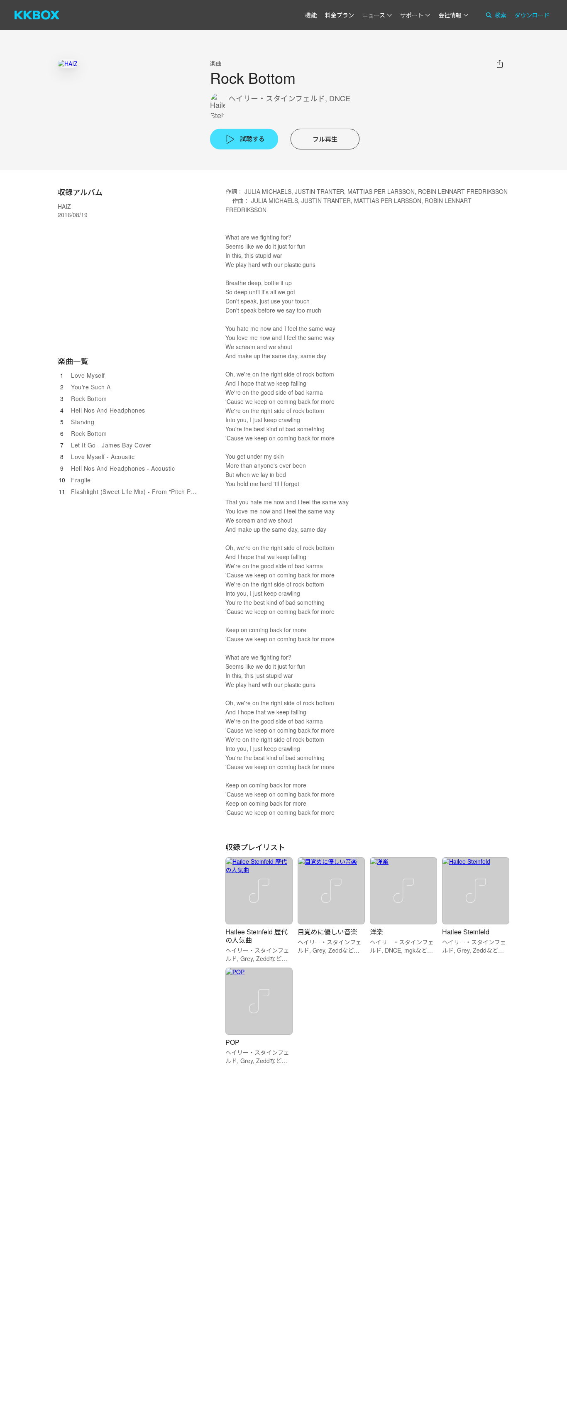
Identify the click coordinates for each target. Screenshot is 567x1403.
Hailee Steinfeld (465, 931)
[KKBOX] (37, 15)
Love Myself (88, 375)
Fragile (81, 480)
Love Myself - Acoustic (102, 456)
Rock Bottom (89, 398)
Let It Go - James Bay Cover (111, 445)
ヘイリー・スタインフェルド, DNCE (289, 98)
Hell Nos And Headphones (108, 410)
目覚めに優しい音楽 (327, 931)
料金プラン (339, 15)
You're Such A (91, 387)
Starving (82, 422)
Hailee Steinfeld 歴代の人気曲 (256, 936)
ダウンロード (532, 15)
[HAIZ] (68, 63)
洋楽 (376, 931)
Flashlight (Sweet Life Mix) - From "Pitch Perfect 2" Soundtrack (160, 491)
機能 (311, 15)
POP (232, 1042)
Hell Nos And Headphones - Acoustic (123, 468)
